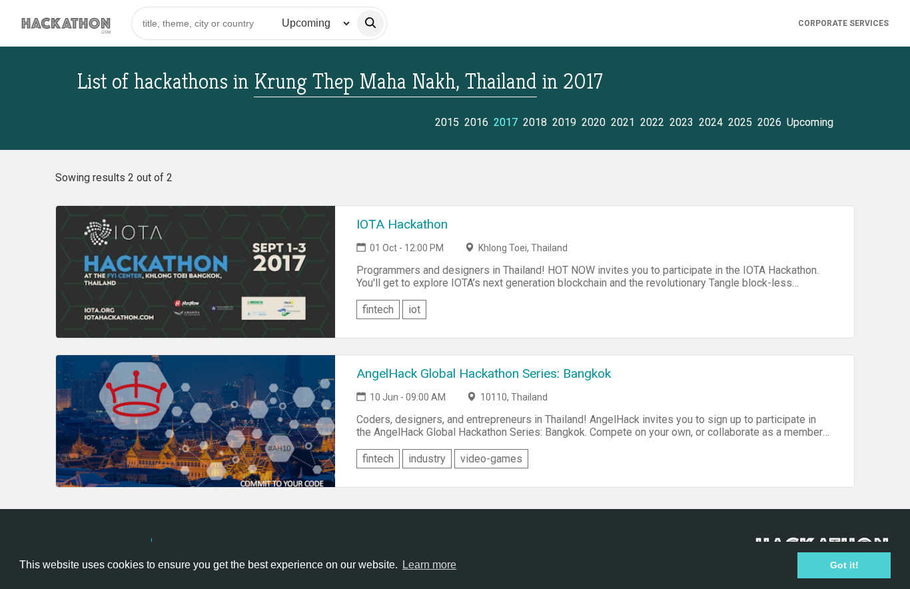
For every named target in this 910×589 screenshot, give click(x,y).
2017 (506, 122)
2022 (652, 122)
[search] (370, 23)
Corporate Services (843, 23)
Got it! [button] (844, 565)
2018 (535, 122)
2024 (711, 122)
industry (427, 458)
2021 (623, 122)
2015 (447, 122)
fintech (378, 309)
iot (414, 309)
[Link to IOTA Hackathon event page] (195, 272)
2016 (476, 122)
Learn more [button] (429, 564)
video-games (491, 458)
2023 (681, 122)
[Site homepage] (66, 23)
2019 (564, 122)
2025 (740, 122)
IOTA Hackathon (402, 224)
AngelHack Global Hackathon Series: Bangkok (483, 373)
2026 (769, 122)
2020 (594, 122)
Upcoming (810, 122)
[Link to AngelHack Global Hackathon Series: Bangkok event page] (195, 421)
